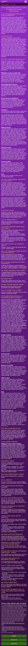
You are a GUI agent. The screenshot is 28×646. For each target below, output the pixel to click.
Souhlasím (14, 636)
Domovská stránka (5, 4)
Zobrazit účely (14, 643)
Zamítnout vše (14, 639)
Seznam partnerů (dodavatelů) (7, 632)
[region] (14, 623)
